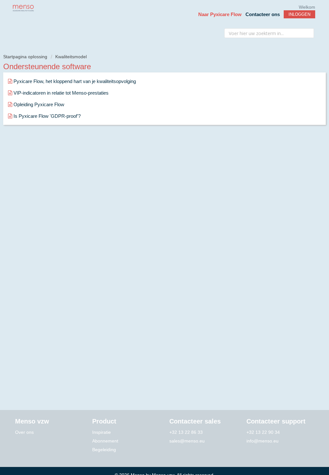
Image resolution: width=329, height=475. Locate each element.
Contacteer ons (262, 14)
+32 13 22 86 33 (186, 432)
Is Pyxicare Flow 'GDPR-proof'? (47, 116)
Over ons (24, 432)
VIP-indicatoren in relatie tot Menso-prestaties (61, 93)
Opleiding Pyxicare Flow (38, 104)
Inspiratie (101, 432)
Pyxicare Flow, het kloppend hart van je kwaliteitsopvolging (74, 81)
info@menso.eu (262, 440)
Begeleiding (104, 449)
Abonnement (105, 440)
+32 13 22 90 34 (263, 432)
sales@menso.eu (187, 440)
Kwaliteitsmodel (71, 56)
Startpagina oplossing (26, 56)
